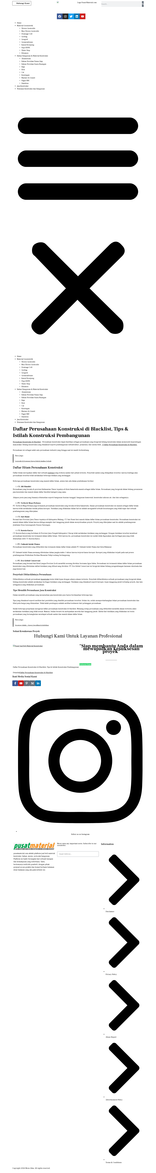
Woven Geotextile (28, 28)
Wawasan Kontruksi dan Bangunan (31, 89)
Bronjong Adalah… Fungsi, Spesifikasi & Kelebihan (32, 625)
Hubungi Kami (85, 664)
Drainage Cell (26, 34)
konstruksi (45, 579)
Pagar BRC (25, 80)
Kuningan (25, 75)
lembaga (51, 473)
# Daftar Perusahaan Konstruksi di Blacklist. (119, 445)
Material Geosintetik (25, 25)
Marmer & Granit (28, 78)
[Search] (143, 4)
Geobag (24, 36)
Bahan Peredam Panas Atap (32, 61)
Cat (22, 72)
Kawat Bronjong (27, 45)
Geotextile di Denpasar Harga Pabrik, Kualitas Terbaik (33, 461)
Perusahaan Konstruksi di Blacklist (27, 442)
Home (19, 23)
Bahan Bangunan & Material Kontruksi (32, 56)
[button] (78, 222)
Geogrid (24, 39)
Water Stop (25, 50)
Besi (23, 69)
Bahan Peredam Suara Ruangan (33, 64)
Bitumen (24, 53)
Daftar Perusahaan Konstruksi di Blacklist (36, 672)
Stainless (25, 83)
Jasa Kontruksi (22, 86)
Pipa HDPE (25, 47)
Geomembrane (27, 42)
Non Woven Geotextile (30, 31)
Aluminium (26, 58)
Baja (23, 67)
